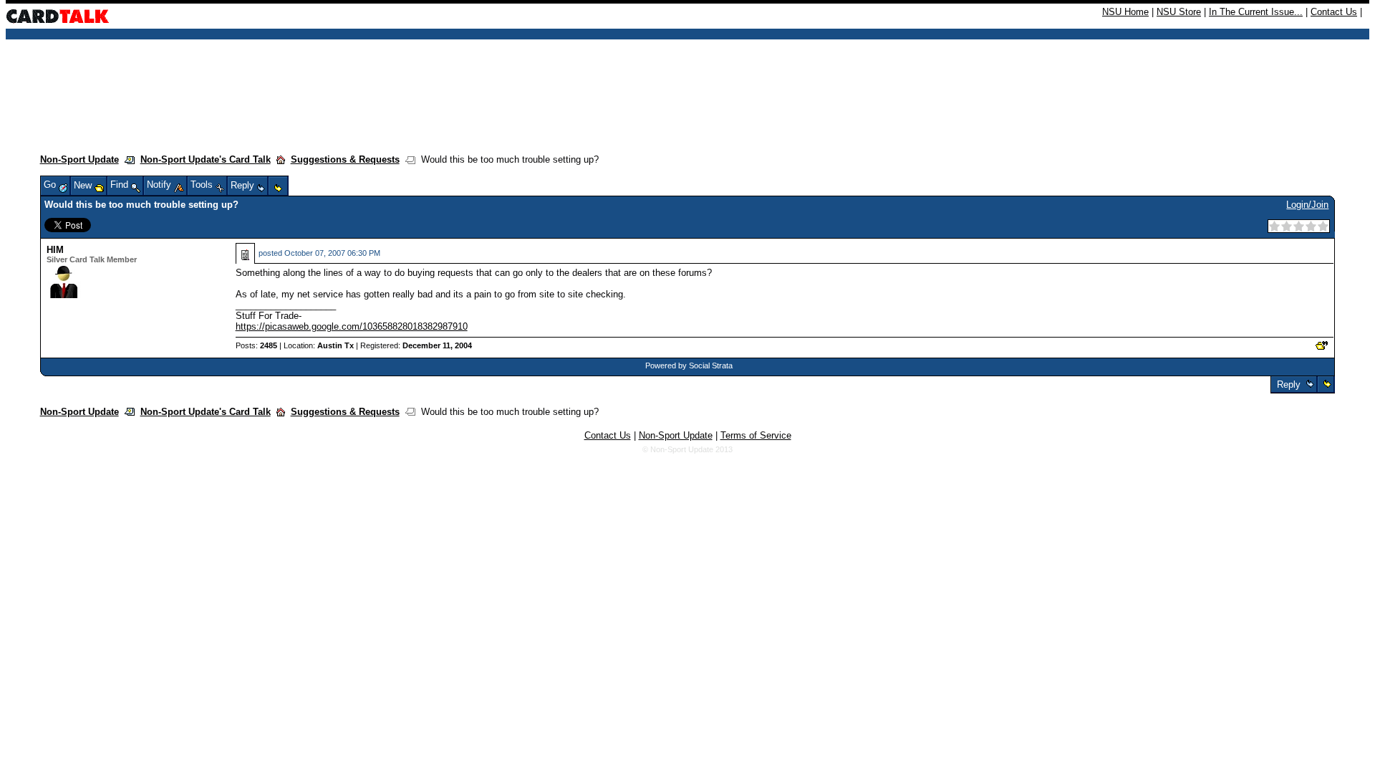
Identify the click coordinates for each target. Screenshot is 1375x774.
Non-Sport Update (79, 159)
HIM (55, 249)
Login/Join (1307, 204)
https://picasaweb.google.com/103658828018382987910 (352, 326)
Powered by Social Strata (689, 365)
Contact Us (1334, 11)
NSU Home (1125, 11)
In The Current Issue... (1256, 11)
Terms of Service (755, 435)
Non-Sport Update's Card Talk (205, 159)
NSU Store (1179, 11)
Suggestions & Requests (345, 159)
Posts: (256, 345)
